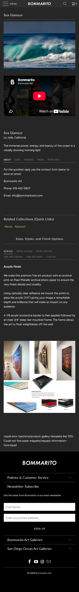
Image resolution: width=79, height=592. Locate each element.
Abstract (20, 226)
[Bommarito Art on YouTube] (36, 562)
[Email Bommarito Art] (49, 562)
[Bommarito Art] (39, 3)
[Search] (66, 3)
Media (40, 159)
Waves (8, 226)
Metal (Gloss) (24, 251)
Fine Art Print (34, 257)
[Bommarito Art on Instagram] (42, 562)
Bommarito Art (43, 573)
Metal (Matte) (44, 251)
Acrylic (8, 251)
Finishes (29, 159)
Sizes (17, 159)
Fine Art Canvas (13, 257)
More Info (54, 159)
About (7, 159)
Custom (50, 257)
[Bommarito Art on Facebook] (30, 562)
